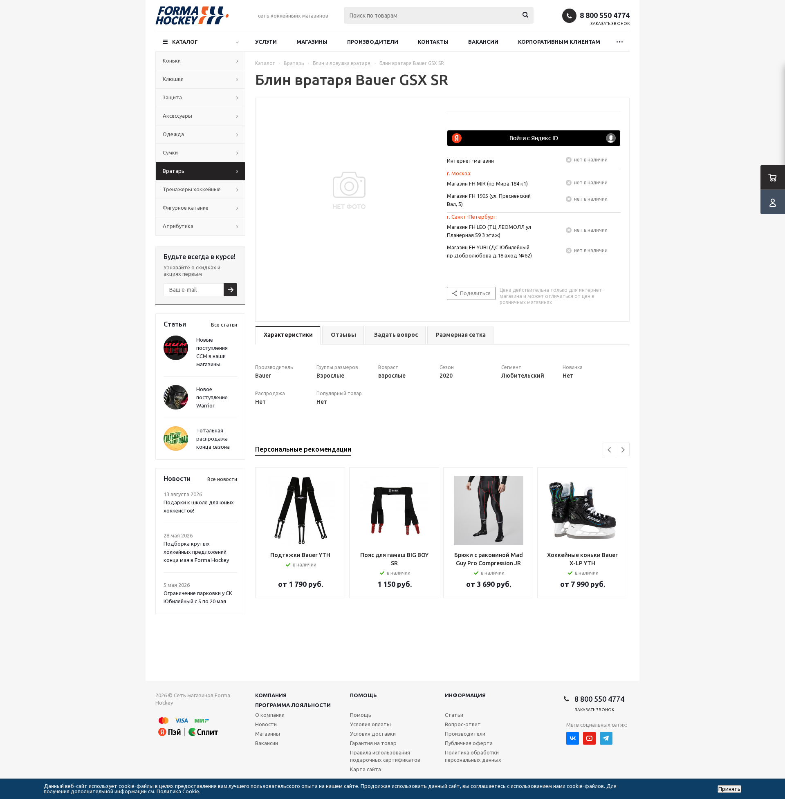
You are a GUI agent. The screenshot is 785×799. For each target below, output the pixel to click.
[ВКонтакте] (572, 738)
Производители (372, 42)
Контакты (433, 42)
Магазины (311, 42)
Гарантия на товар (373, 743)
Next (623, 450)
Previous (610, 450)
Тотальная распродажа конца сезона (213, 438)
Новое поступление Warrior (212, 397)
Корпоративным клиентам (559, 42)
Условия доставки (373, 733)
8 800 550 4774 (605, 15)
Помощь (363, 695)
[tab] (288, 335)
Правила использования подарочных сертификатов (385, 756)
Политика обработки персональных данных (473, 756)
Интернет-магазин (470, 160)
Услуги (266, 42)
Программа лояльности (293, 705)
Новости (266, 724)
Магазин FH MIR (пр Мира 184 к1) (487, 183)
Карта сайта (365, 769)
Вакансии (483, 42)
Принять (729, 789)
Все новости (222, 479)
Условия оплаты (370, 724)
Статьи (454, 715)
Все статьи (224, 324)
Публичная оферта (469, 743)
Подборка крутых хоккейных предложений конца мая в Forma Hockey (196, 552)
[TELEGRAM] (606, 738)
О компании (270, 715)
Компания (271, 695)
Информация (465, 695)
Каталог (185, 42)
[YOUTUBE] (589, 738)
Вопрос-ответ (463, 724)
